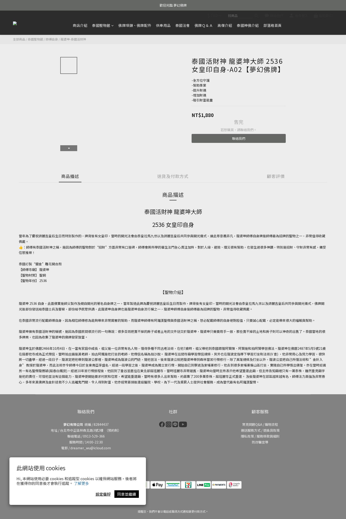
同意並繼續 (126, 494)
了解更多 (81, 483)
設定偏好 (103, 494)
